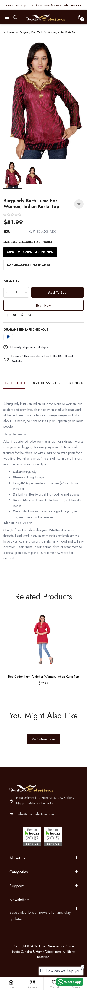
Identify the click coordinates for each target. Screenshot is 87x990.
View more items (43, 739)
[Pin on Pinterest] (22, 315)
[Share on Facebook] (7, 315)
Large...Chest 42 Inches (28, 264)
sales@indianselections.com (35, 814)
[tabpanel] (43, 99)
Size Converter (47, 383)
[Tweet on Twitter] (14, 315)
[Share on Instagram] (29, 315)
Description (14, 383)
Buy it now (43, 305)
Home (10, 32)
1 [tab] (41, 152)
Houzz (42, 315)
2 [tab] (45, 152)
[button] (12, 215)
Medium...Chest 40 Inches (30, 252)
